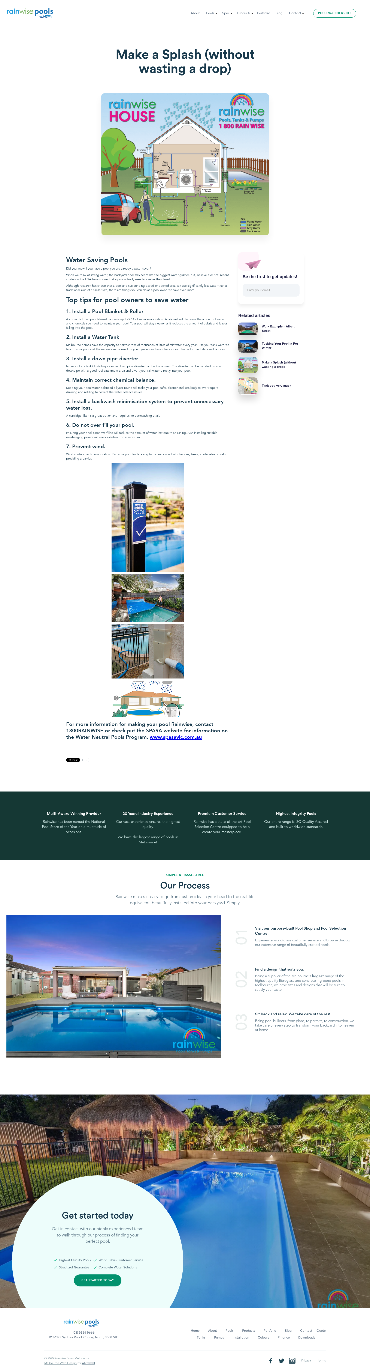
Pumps (219, 1337)
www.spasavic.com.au (176, 737)
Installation (241, 1337)
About (195, 13)
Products (248, 1330)
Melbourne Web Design (60, 1363)
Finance (284, 1337)
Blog (279, 13)
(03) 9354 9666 (84, 1332)
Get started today (97, 1280)
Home (195, 1330)
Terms (321, 1360)
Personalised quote (334, 13)
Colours (263, 1337)
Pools (229, 1330)
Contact (295, 13)
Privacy (306, 1360)
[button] (212, 13)
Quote (321, 1330)
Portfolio (263, 13)
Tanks (201, 1337)
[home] (30, 12)
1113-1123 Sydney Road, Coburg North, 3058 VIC (83, 1337)
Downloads (306, 1337)
